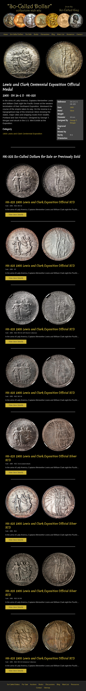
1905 (72, 107)
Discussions (45, 34)
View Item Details (16, 214)
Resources (70, 34)
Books (36, 34)
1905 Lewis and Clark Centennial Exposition (22, 134)
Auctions (33, 684)
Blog (53, 34)
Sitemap (47, 688)
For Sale (28, 34)
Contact (80, 34)
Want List (60, 34)
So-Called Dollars (16, 34)
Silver (72, 111)
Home (5, 34)
